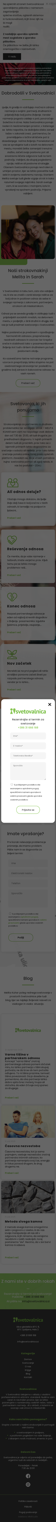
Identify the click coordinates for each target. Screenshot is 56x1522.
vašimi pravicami (18, 795)
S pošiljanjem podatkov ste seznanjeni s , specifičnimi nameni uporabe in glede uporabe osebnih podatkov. (26, 792)
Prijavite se (28, 809)
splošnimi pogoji (31, 788)
